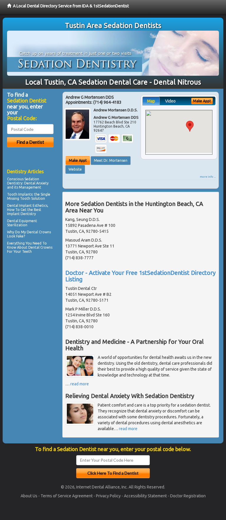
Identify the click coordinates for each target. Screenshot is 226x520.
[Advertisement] (37, 307)
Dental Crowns (40, 247)
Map (151, 101)
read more (79, 384)
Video (170, 101)
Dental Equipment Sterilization (22, 223)
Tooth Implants (19, 194)
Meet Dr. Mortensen (110, 160)
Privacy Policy (108, 495)
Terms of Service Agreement (67, 495)
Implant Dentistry (21, 214)
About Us (29, 495)
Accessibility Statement (145, 495)
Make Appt (78, 160)
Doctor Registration (188, 495)
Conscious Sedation (23, 179)
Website (75, 169)
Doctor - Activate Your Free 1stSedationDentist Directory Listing (140, 276)
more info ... (208, 176)
